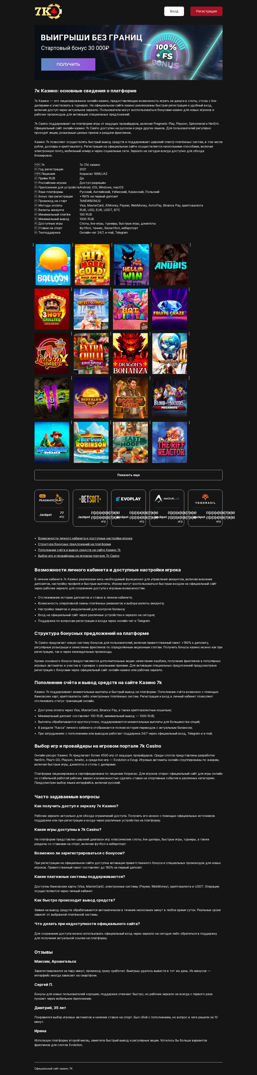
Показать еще (128, 475)
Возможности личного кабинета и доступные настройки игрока (85, 538)
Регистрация (206, 11)
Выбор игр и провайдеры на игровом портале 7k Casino (78, 556)
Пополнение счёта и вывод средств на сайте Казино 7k (79, 550)
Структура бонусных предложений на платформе (74, 544)
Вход (174, 11)
